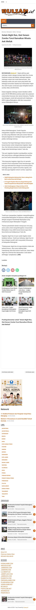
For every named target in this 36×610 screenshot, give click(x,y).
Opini (3, 470)
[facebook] (3, 270)
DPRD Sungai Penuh (7, 444)
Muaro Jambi (5, 462)
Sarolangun (5, 486)
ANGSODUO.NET (6, 565)
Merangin (4, 459)
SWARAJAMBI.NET (7, 584)
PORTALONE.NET (6, 589)
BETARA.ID (4, 586)
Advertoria (5, 428)
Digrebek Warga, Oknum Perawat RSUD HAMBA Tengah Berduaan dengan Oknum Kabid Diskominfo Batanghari (19, 529)
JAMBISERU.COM (6, 568)
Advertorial (5, 431)
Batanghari (5, 433)
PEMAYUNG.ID (5, 593)
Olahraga (4, 467)
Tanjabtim (5, 494)
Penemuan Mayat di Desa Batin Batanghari (20, 537)
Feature (4, 446)
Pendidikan (5, 480)
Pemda (4, 473)
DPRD (3, 441)
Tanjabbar (5, 491)
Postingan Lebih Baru (7, 372)
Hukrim (4, 449)
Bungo (3, 439)
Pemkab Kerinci (6, 475)
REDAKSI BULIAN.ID (7, 556)
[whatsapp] (17, 270)
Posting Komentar (17, 45)
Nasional (4, 465)
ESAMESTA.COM (6, 578)
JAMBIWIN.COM (6, 570)
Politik (4, 483)
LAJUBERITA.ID (5, 572)
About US (4, 552)
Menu (3, 21)
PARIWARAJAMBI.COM (8, 580)
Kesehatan (5, 454)
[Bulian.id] (18, 11)
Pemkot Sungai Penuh (8, 478)
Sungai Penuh (5, 488)
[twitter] (8, 270)
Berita (3, 436)
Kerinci (4, 452)
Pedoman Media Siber (8, 554)
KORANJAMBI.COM (7, 563)
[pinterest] (12, 270)
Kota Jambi (5, 457)
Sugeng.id (26, 607)
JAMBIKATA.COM (6, 576)
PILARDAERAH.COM (7, 582)
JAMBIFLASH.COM (7, 574)
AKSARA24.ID (5, 591)
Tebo (3, 496)
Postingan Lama (30, 372)
